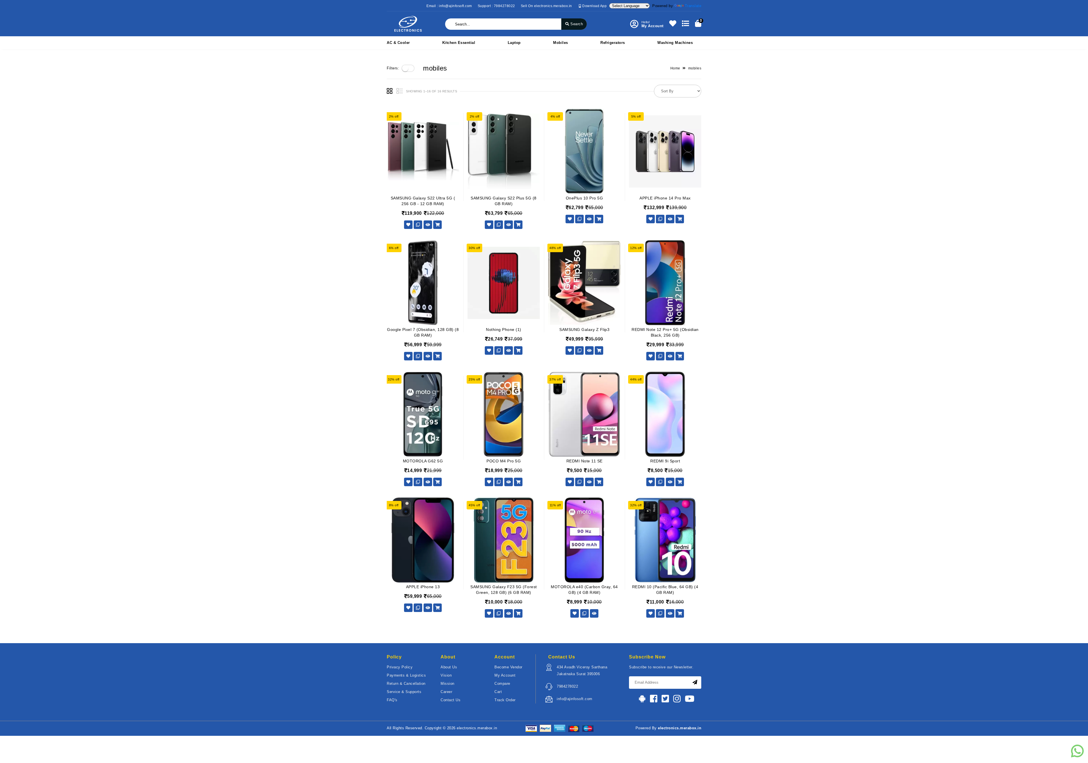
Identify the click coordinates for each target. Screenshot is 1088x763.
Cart (498, 692)
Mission (447, 683)
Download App (594, 6)
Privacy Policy (400, 667)
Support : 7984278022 (496, 6)
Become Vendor (508, 667)
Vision (446, 675)
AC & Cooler (398, 43)
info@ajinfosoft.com (574, 699)
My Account (504, 675)
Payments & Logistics (406, 675)
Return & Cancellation (406, 683)
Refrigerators (612, 43)
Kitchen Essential (458, 43)
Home (675, 68)
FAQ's (392, 700)
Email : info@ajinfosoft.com (449, 6)
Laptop (514, 43)
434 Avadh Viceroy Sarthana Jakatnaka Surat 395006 (582, 670)
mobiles (560, 43)
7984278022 (567, 686)
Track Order (505, 700)
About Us (449, 667)
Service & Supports (404, 692)
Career (446, 692)
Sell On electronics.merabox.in (546, 6)
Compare (502, 683)
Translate (693, 6)
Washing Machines (675, 43)
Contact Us (450, 700)
